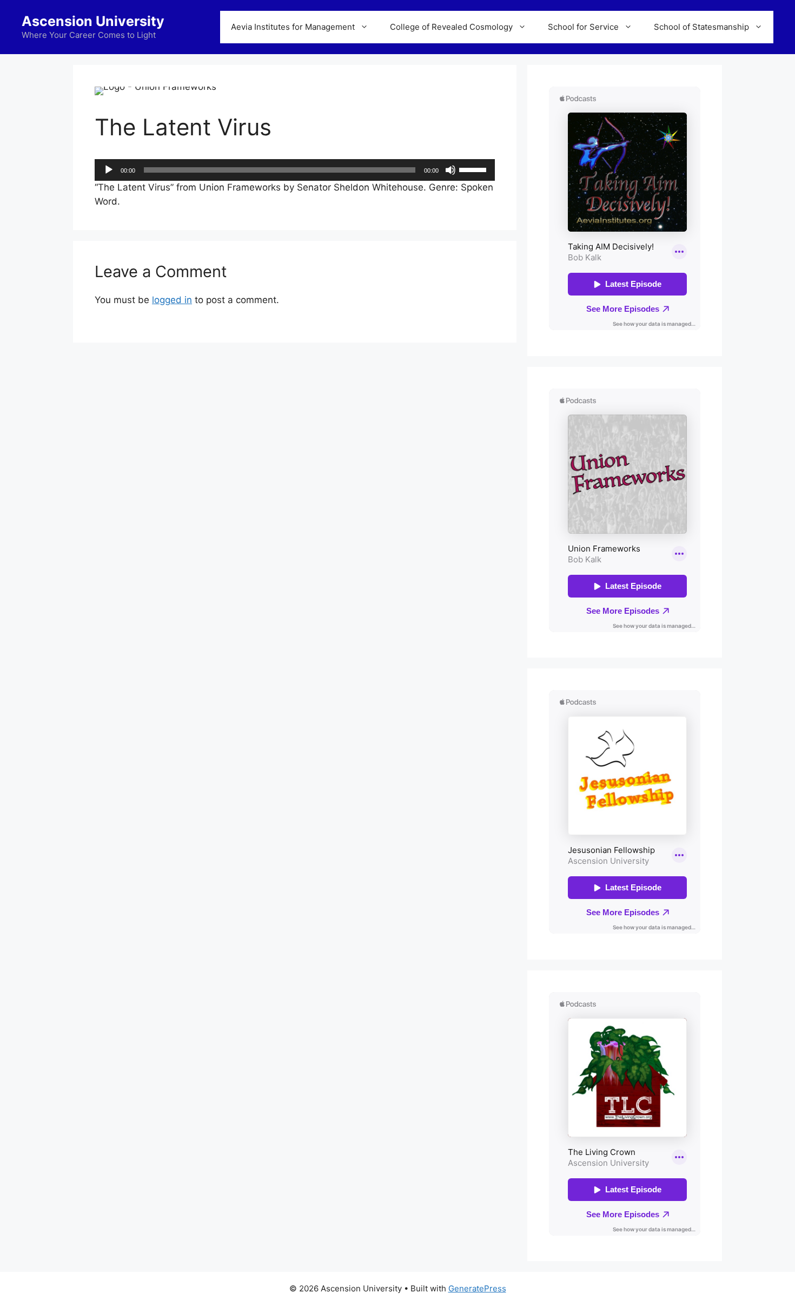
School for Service (583, 27)
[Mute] (450, 170)
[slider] (474, 169)
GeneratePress (477, 1288)
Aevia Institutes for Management (293, 27)
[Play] (108, 170)
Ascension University (93, 21)
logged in (172, 299)
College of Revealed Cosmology (451, 27)
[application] (295, 170)
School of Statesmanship (701, 27)
